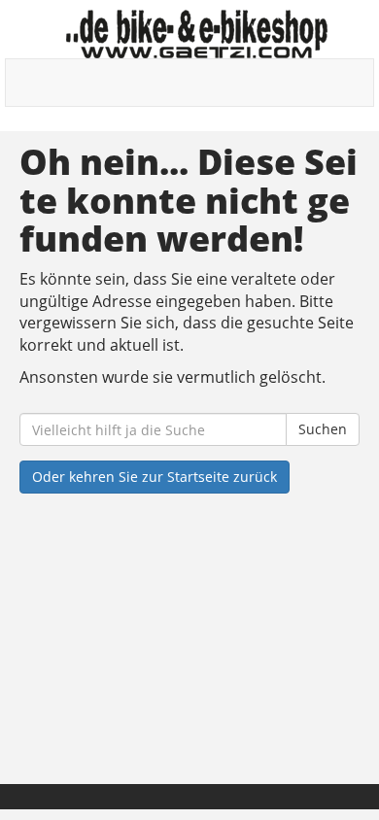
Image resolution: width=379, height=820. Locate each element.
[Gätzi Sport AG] (196, 34)
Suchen (322, 429)
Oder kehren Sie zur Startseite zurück (154, 476)
